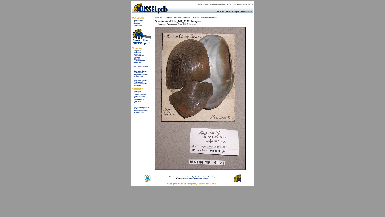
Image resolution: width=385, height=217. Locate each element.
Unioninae (177, 17)
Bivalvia (158, 17)
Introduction (138, 20)
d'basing (137, 23)
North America (139, 93)
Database (212, 4)
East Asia (137, 101)
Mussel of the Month (224, 4)
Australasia (138, 103)
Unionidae (137, 54)
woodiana (213, 17)
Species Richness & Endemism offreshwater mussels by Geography (141, 109)
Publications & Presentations (243, 4)
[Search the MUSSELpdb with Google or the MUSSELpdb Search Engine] (141, 44)
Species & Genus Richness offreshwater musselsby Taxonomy (141, 73)
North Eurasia (139, 99)
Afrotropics (138, 98)
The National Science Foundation (196, 178)
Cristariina (195, 17)
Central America (140, 94)
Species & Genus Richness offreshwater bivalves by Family (141, 83)
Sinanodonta (205, 17)
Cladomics (138, 25)
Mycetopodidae (139, 60)
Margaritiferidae (139, 56)
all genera (137, 51)
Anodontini (186, 17)
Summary (137, 52)
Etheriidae (137, 59)
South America (139, 96)
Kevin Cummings (209, 177)
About (205, 4)
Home (200, 4)
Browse (136, 22)
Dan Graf (198, 177)
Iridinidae (137, 62)
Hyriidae (137, 57)
